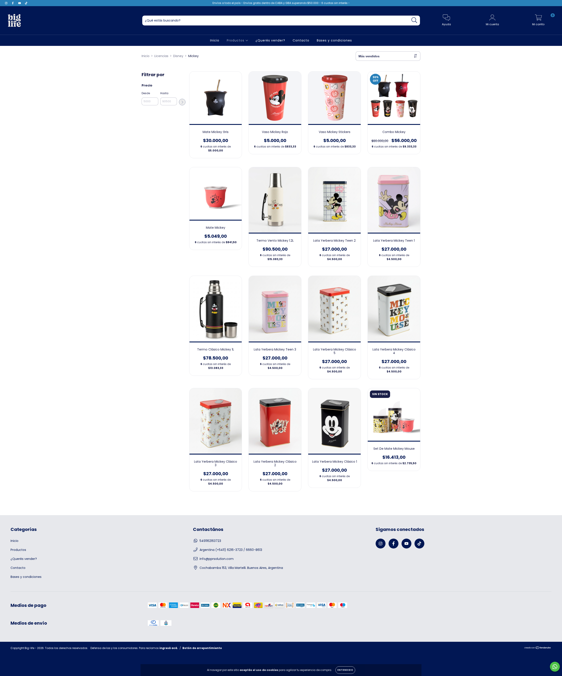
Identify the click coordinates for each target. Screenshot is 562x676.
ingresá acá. (168, 648)
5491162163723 (210, 541)
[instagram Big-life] (6, 3)
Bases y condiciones (334, 40)
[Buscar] (414, 20)
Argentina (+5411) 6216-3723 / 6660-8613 (231, 550)
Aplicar (182, 102)
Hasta (164, 93)
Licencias (161, 56)
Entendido (345, 670)
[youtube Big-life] (20, 3)
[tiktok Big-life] (26, 3)
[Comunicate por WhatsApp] (555, 667)
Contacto (301, 40)
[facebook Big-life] (13, 3)
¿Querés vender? (270, 40)
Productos (236, 40)
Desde (146, 93)
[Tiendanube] (537, 648)
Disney (178, 56)
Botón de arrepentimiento (202, 648)
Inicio (214, 40)
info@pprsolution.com (217, 559)
